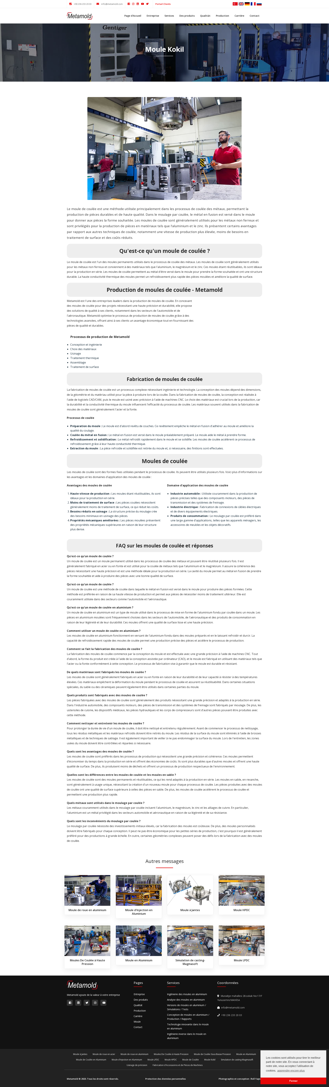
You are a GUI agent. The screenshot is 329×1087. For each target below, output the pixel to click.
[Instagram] (134, 3)
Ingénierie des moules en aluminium (187, 994)
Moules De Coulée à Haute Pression (87, 962)
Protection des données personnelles (165, 1078)
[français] (253, 3)
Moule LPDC (241, 960)
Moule (137, 1021)
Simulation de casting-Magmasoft (190, 962)
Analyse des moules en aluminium (186, 999)
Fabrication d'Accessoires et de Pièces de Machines (178, 1065)
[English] (241, 3)
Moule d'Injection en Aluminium (139, 912)
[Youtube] (143, 3)
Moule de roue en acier (104, 1054)
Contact (254, 15)
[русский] (259, 3)
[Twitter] (148, 3)
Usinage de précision (137, 1065)
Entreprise (153, 15)
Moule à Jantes (190, 910)
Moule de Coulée (190, 1059)
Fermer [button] (293, 1080)
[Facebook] (130, 3)
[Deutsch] (247, 3)
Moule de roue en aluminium (87, 910)
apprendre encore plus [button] (291, 1070)
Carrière (239, 15)
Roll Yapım (256, 1078)
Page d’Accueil (132, 15)
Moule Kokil (209, 1059)
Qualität (205, 15)
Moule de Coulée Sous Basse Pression (212, 1054)
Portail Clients (163, 3)
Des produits (187, 15)
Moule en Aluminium (138, 960)
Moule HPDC (242, 910)
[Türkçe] (235, 3)
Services (169, 15)
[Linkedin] (139, 3)
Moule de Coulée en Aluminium (91, 1059)
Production (222, 15)
